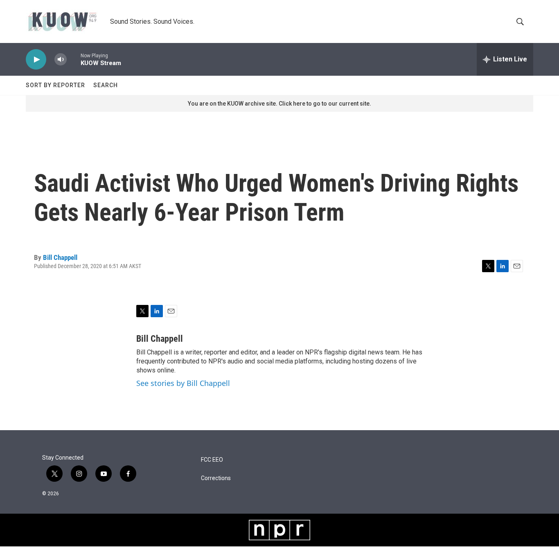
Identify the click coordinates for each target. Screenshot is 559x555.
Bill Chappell (60, 257)
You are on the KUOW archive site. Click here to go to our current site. (279, 103)
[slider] (73, 59)
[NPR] (279, 530)
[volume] (61, 59)
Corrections (216, 478)
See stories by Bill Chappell (183, 383)
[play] (36, 59)
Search (105, 85)
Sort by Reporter (55, 85)
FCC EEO (212, 460)
